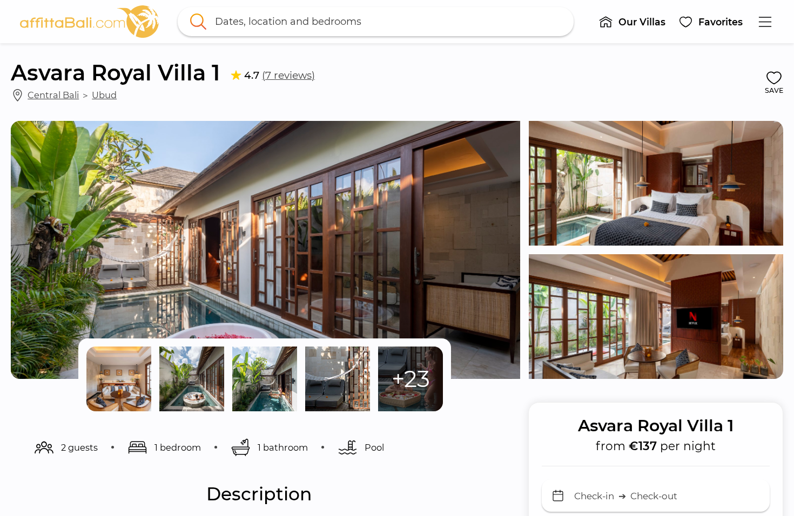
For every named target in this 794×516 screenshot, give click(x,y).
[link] (89, 21)
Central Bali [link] (53, 95)
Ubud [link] (104, 95)
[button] (632, 21)
